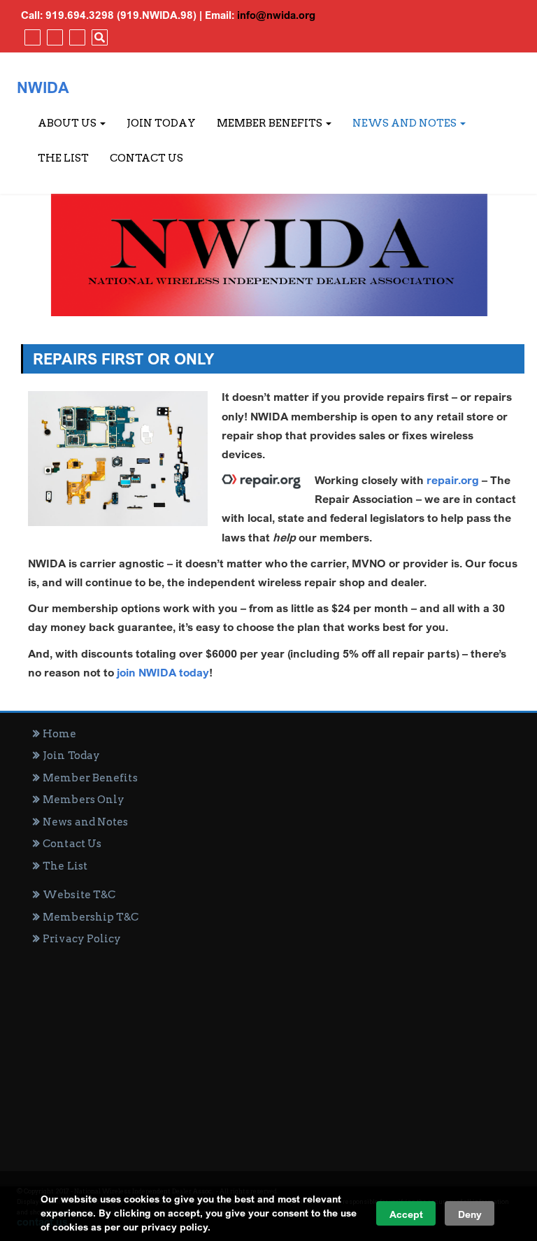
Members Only (83, 799)
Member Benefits (270, 123)
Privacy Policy (82, 938)
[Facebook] (31, 37)
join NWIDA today (163, 672)
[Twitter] (53, 37)
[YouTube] (75, 37)
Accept (406, 1214)
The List (63, 158)
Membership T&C (90, 917)
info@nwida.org (276, 14)
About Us (68, 123)
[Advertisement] (272, 1052)
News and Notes (405, 123)
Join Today (161, 123)
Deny (470, 1214)
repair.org (453, 480)
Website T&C (79, 894)
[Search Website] (98, 37)
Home (59, 734)
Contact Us (146, 158)
